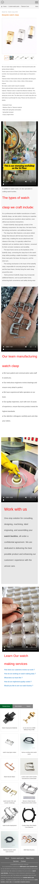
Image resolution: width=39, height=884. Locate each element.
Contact (23, 861)
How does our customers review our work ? (19, 670)
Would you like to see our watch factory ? (18, 685)
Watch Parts (30, 858)
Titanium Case (25, 6)
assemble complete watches (22, 882)
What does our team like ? (13, 678)
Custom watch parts (13, 6)
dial (11, 882)
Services (16, 861)
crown (7, 882)
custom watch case (28, 877)
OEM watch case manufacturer (28, 866)
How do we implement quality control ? (18, 682)
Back (37, 6)
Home (5, 6)
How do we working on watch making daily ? (20, 674)
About (7, 858)
